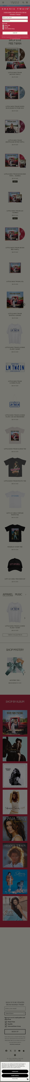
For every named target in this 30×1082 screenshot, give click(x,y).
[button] (28, 8)
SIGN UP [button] (15, 33)
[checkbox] (15, 25)
